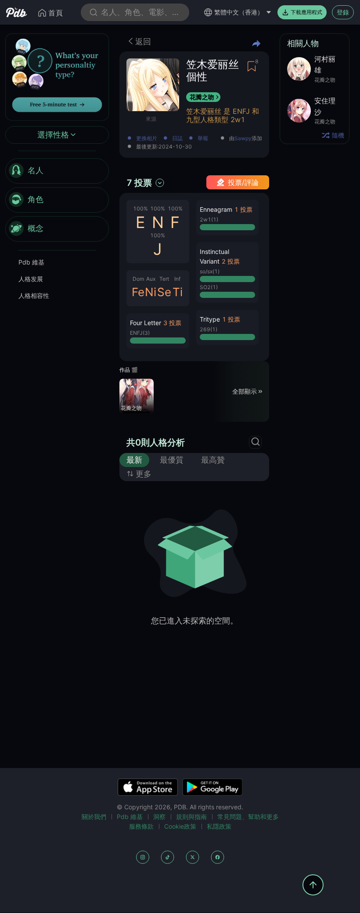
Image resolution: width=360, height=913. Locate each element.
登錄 (343, 12)
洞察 (159, 816)
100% (140, 208)
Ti (178, 292)
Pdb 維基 (31, 262)
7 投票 (139, 183)
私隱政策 (219, 826)
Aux (150, 278)
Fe (138, 292)
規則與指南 (191, 816)
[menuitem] (57, 171)
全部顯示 (244, 391)
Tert (164, 278)
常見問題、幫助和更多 (248, 816)
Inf (177, 278)
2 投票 (231, 261)
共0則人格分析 (155, 442)
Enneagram (216, 209)
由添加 (245, 138)
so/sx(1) (210, 271)
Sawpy (243, 138)
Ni (150, 292)
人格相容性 (33, 295)
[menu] (57, 200)
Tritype (210, 319)
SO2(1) (209, 287)
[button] (158, 331)
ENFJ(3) (140, 333)
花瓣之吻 (202, 97)
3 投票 (172, 322)
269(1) (208, 329)
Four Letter (145, 322)
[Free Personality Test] (57, 76)
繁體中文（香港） (238, 12)
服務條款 (141, 826)
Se (164, 292)
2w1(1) (209, 219)
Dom (138, 278)
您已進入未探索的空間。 (194, 620)
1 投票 (243, 209)
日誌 (177, 138)
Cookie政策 (180, 826)
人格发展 (30, 279)
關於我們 (94, 816)
